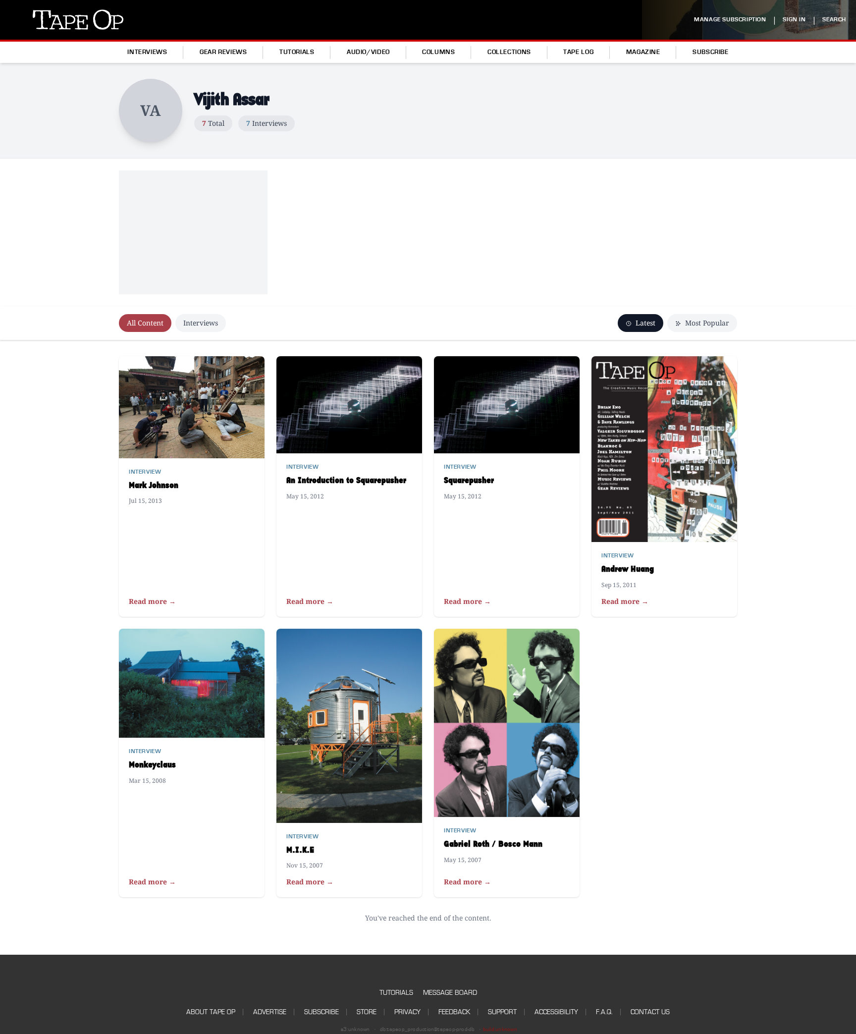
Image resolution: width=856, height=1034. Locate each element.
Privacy (407, 1012)
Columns (438, 52)
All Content (145, 322)
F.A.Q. (604, 1012)
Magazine (643, 52)
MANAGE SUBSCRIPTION (730, 19)
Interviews (147, 52)
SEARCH (834, 19)
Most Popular (706, 322)
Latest (644, 322)
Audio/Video (368, 52)
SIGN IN (794, 19)
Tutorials (297, 52)
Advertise (269, 1012)
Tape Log (578, 52)
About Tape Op (210, 1012)
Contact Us (650, 1012)
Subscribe (711, 52)
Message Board (450, 992)
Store (366, 1012)
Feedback (454, 1012)
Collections (509, 52)
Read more (152, 601)
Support (502, 1012)
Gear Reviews (223, 52)
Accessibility (556, 1012)
